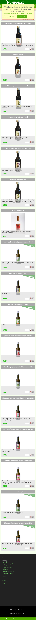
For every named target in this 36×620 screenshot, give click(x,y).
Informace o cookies (8, 573)
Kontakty (4, 580)
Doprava (4, 577)
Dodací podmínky (7, 565)
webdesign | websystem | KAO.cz (18, 613)
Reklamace (5, 569)
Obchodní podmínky (8, 563)
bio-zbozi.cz (24, 610)
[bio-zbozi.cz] (18, 2)
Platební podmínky (7, 567)
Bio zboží (4, 557)
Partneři (4, 583)
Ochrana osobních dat (8, 571)
